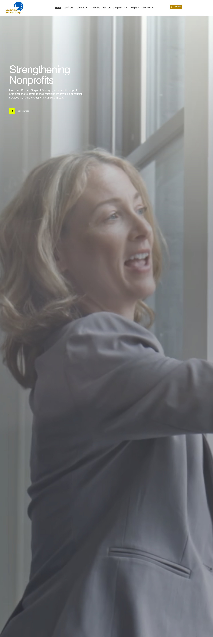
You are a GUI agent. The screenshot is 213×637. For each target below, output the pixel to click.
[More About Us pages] (88, 7)
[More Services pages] (74, 7)
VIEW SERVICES (23, 111)
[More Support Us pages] (126, 7)
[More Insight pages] (138, 7)
